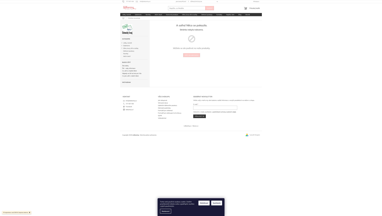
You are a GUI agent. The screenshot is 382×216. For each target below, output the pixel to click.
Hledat (209, 8)
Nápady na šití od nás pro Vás (131, 73)
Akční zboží (126, 56)
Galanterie (126, 45)
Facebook (129, 107)
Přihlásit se (199, 116)
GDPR (160, 115)
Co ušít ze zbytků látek (129, 71)
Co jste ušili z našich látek (130, 76)
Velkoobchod (162, 118)
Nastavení (165, 211)
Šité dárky (125, 65)
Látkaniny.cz (188, 126)
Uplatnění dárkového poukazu (167, 105)
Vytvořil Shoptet (255, 135)
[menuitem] (126, 14)
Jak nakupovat (181, 1)
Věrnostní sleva (196, 1)
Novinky (125, 53)
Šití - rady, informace (128, 68)
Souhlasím (217, 203)
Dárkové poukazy (128, 51)
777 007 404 (130, 104)
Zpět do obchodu (191, 55)
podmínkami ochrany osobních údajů (224, 112)
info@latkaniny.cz (131, 101)
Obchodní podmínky (164, 108)
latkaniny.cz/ (129, 109)
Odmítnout (204, 203)
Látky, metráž (127, 43)
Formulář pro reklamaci (165, 110)
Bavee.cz (195, 126)
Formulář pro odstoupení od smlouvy (169, 113)
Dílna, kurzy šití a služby (130, 48)
